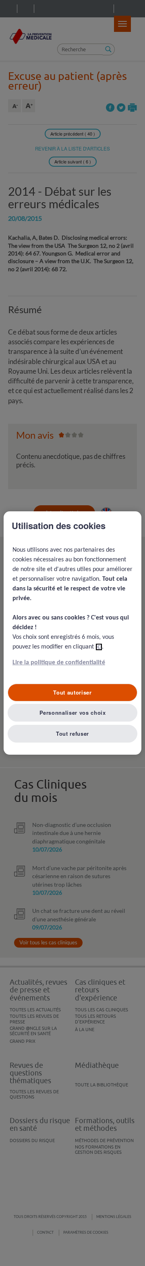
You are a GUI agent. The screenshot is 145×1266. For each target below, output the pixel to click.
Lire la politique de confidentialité (58, 662)
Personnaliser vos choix (72, 712)
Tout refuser (72, 733)
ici (99, 647)
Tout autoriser (72, 692)
